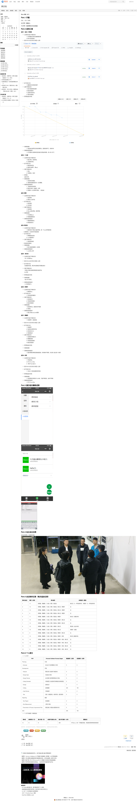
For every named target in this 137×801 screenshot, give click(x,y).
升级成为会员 (128, 740)
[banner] (4, 2)
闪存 (27, 1)
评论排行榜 (3, 94)
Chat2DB (37, 1)
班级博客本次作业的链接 (32, 26)
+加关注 (22, 739)
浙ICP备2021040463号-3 (77, 800)
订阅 (20, 10)
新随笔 (11, 10)
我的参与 (3, 54)
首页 (7, 10)
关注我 (31, 730)
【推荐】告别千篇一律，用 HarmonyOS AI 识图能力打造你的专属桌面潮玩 (38, 760)
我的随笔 (3, 50)
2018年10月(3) (4, 69)
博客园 (3, 10)
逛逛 (45, 753)
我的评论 (3, 52)
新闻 (19, 1)
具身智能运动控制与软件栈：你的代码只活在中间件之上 (35, 789)
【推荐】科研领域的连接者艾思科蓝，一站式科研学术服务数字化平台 (37, 762)
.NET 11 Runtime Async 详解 (29, 793)
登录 (40, 753)
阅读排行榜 (3, 74)
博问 (23, 1)
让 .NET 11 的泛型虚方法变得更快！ (30, 791)
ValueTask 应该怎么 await (28, 795)
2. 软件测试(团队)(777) (6, 79)
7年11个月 (6, 18)
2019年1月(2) (4, 63)
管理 (24, 10)
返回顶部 (134, 750)
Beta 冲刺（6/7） (29, 745)
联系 (16, 10)
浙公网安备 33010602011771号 (63, 800)
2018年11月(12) (4, 67)
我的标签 (3, 58)
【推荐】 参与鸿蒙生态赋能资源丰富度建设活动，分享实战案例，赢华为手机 (38, 758)
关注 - (30, 736)
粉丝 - (27, 736)
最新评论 (3, 56)
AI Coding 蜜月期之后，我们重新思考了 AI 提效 (33, 787)
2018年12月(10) (4, 65)
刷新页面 (129, 750)
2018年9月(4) (4, 70)
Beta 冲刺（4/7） (29, 743)
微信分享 (43, 730)
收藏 (132, 747)
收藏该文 (37, 730)
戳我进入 (28, 23)
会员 (10, 1)
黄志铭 (4, 6)
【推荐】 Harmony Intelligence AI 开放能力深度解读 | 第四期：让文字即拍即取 (39, 756)
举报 (135, 747)
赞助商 (31, 1)
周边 (15, 1)
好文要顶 (26, 730)
